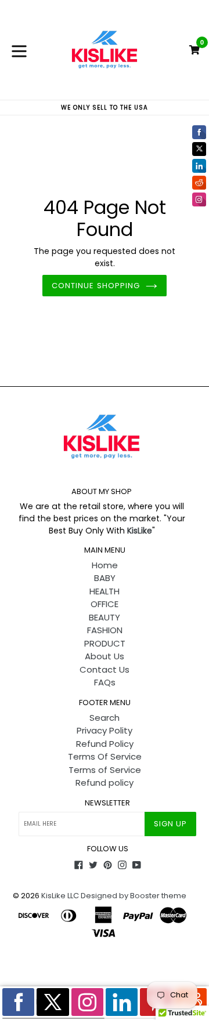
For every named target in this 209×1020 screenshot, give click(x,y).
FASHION (104, 630)
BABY (105, 578)
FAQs (105, 682)
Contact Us (104, 669)
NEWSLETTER (107, 803)
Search (104, 718)
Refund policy (104, 782)
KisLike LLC (60, 895)
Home (105, 565)
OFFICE (104, 604)
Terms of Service (105, 770)
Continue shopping (96, 285)
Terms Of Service (105, 756)
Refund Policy (105, 744)
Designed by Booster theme (133, 895)
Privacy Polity (104, 730)
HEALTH (104, 591)
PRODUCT (104, 643)
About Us (104, 656)
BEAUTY (104, 617)
